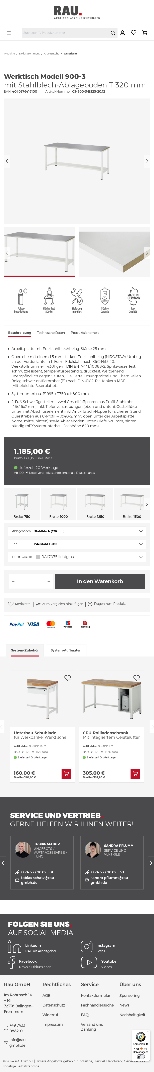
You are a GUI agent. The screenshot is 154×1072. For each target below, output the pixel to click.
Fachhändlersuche (97, 1005)
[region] (77, 187)
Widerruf (50, 1015)
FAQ (85, 1015)
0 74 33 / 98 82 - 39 (107, 872)
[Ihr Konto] (123, 33)
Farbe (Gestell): (22, 557)
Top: (15, 544)
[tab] (19, 333)
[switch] (141, 1056)
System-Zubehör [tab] (25, 650)
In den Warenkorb (100, 581)
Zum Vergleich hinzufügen (62, 604)
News (124, 1005)
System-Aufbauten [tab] (66, 650)
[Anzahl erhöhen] (49, 581)
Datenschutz (54, 1005)
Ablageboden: (21, 531)
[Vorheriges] (7, 161)
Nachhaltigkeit (132, 1015)
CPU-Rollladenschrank (111, 735)
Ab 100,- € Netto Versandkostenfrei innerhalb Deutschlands (54, 473)
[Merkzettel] (133, 33)
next (147, 504)
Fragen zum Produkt (110, 604)
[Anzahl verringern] (13, 581)
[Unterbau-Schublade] (42, 699)
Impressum (53, 1024)
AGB (47, 995)
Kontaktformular (95, 995)
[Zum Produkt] (66, 774)
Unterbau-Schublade (40, 735)
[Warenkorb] (144, 33)
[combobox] (65, 33)
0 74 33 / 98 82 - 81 (37, 872)
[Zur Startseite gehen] (77, 12)
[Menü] (9, 33)
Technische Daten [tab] (51, 333)
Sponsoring (130, 995)
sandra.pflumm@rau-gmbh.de (110, 880)
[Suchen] (113, 33)
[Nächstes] (147, 161)
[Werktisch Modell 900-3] (77, 161)
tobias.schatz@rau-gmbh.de (38, 880)
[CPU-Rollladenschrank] (111, 699)
